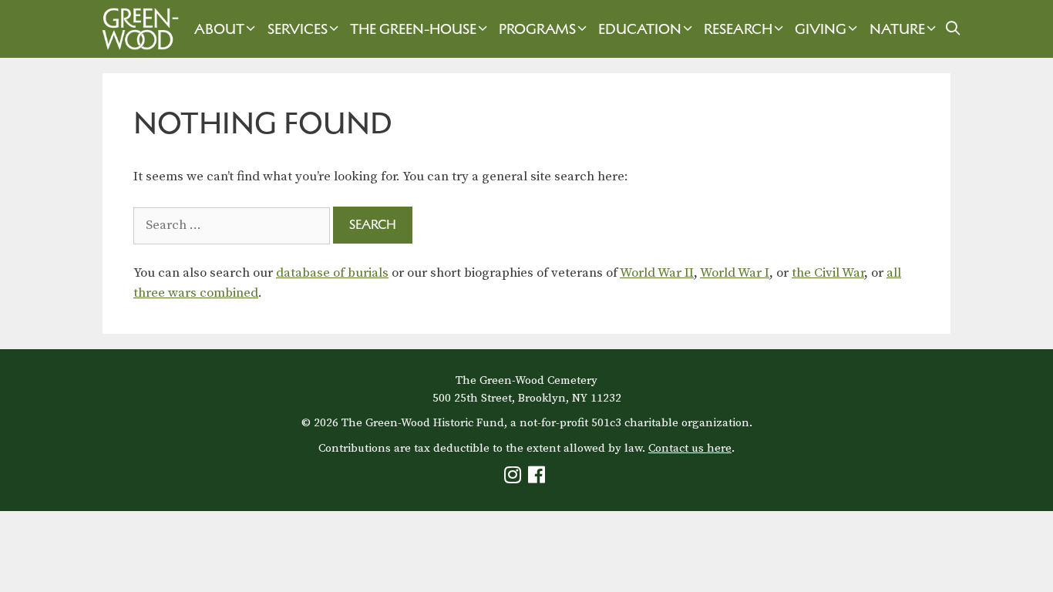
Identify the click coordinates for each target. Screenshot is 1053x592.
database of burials (332, 272)
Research (738, 29)
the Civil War (828, 272)
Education (639, 29)
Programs (537, 29)
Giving (820, 29)
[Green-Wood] (136, 29)
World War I (734, 272)
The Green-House (413, 29)
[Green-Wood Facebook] (538, 478)
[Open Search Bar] (953, 29)
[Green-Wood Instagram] (514, 478)
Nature (897, 29)
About (219, 29)
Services (297, 29)
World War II (657, 272)
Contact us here (690, 448)
